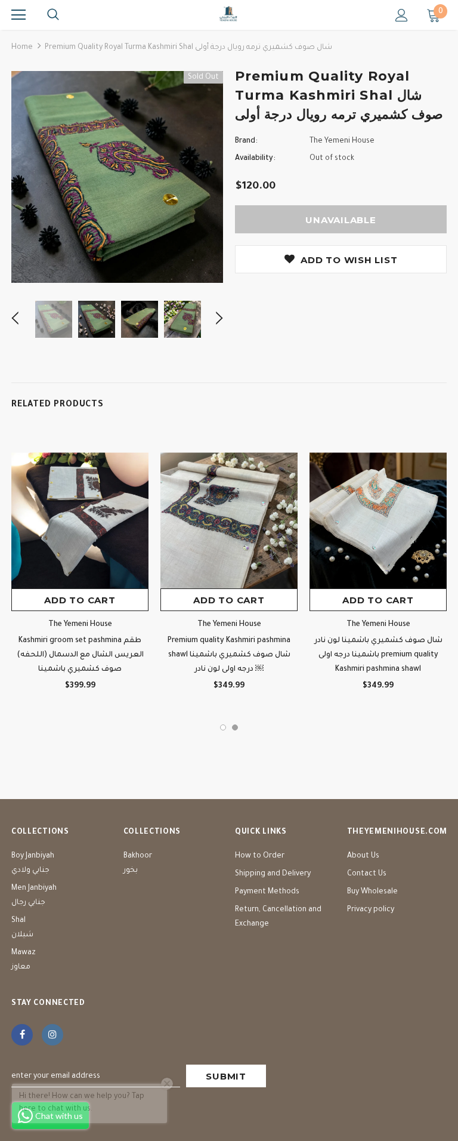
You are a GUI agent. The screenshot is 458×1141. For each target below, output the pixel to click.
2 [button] (235, 727)
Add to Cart (79, 600)
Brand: (246, 141)
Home (22, 48)
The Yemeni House (342, 141)
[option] (117, 177)
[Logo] (229, 14)
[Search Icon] (53, 15)
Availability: (255, 159)
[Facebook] (22, 1035)
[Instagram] (52, 1035)
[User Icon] (401, 15)
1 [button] (223, 727)
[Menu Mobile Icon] (18, 15)
